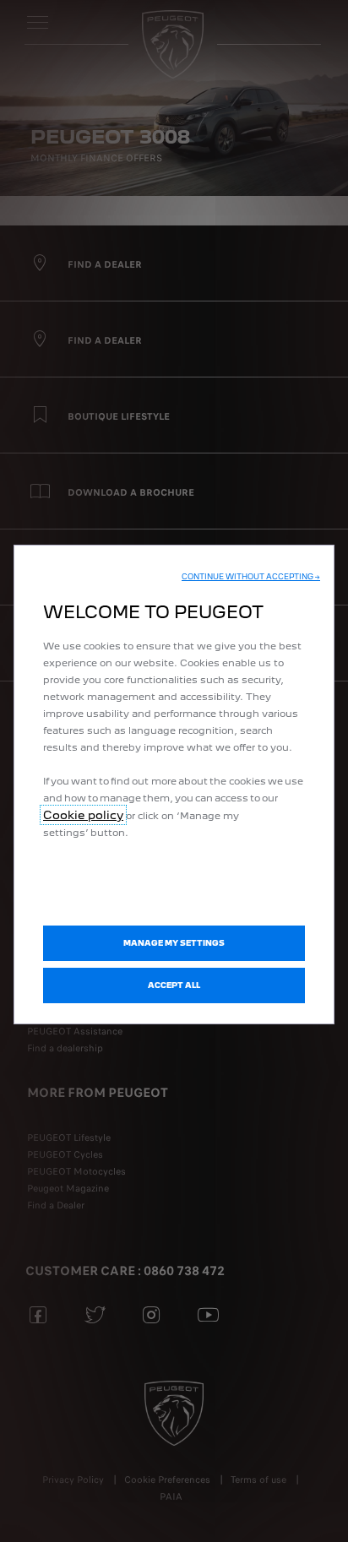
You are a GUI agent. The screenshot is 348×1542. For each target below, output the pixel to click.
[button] (251, 577)
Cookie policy (83, 815)
